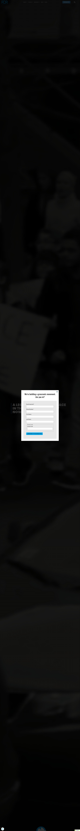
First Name (28, 414)
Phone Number (30, 409)
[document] (40, 415)
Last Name (28, 419)
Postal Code (30, 426)
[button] (57, 391)
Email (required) (30, 404)
